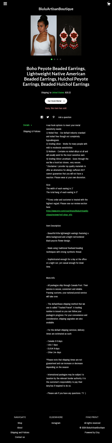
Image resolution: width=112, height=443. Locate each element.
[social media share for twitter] (48, 117)
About (19, 427)
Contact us (20, 437)
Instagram (56, 423)
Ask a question (64, 117)
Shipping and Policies (19, 432)
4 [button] (60, 59)
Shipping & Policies (31, 131)
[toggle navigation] (5, 3)
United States (58, 92)
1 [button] (51, 59)
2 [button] (54, 59)
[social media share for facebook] (42, 117)
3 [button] (57, 59)
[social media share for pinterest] (53, 117)
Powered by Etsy (92, 432)
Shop (20, 423)
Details (26, 125)
